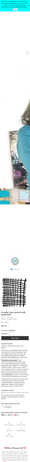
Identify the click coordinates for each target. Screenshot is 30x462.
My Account (9, 425)
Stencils (10, 317)
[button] (7, 407)
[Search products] (27, 53)
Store (3, 317)
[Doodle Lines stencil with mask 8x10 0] (15, 291)
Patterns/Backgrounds (9, 319)
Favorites (9, 430)
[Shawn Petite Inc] (15, 261)
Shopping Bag (21, 430)
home (15, 9)
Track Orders (20, 425)
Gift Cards (9, 436)
